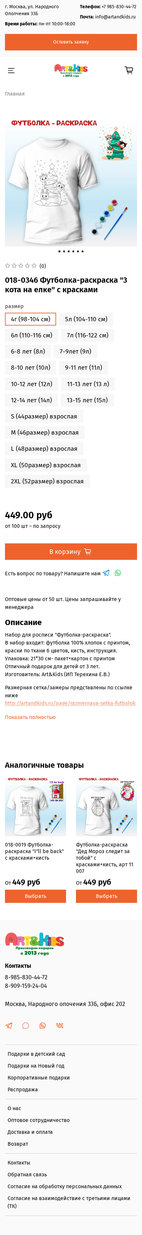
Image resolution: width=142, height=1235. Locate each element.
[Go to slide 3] (69, 251)
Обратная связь (27, 1174)
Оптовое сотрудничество (39, 1120)
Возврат (18, 1144)
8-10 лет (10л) (30, 367)
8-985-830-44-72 (26, 977)
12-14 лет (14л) (31, 400)
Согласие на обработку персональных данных (65, 1186)
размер (14, 306)
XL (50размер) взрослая (46, 465)
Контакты (19, 1163)
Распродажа (23, 1089)
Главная (15, 94)
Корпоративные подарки (39, 1078)
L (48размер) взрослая (44, 448)
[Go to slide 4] (73, 251)
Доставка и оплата (30, 1132)
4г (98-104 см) (30, 319)
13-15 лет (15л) (87, 400)
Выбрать (35, 896)
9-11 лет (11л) (83, 367)
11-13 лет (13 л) (88, 384)
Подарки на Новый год (36, 1066)
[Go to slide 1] (59, 251)
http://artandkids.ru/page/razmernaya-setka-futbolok (70, 703)
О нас (14, 1108)
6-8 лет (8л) (28, 351)
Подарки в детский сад (36, 1054)
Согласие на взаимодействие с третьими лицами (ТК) (69, 1202)
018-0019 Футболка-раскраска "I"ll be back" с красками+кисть (34, 851)
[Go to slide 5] (78, 251)
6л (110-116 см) (31, 335)
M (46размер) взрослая (45, 432)
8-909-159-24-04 (26, 986)
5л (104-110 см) (86, 319)
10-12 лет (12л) (31, 384)
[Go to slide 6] (83, 251)
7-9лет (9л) (75, 351)
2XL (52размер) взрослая (47, 481)
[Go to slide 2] (64, 251)
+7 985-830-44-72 (119, 7)
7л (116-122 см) (87, 335)
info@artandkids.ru (115, 17)
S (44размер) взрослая (44, 416)
